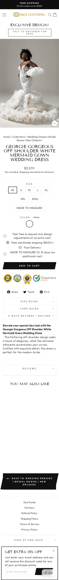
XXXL (35, 199)
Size (29, 184)
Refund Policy (29, 513)
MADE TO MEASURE (29, 208)
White (29, 224)
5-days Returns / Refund (29, 315)
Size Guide (30, 301)
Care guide (29, 308)
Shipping (24, 172)
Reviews (29, 368)
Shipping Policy (29, 518)
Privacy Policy (29, 529)
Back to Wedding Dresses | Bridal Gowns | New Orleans (32, 481)
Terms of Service (29, 524)
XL (46, 190)
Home (6, 136)
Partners (29, 507)
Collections (18, 136)
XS (12, 190)
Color (29, 217)
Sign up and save (28, 540)
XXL (23, 199)
